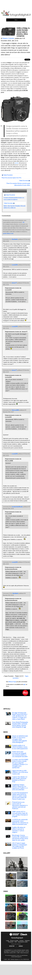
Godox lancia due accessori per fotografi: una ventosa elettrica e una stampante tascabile (20, 754)
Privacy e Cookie (14, 940)
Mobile (21, 946)
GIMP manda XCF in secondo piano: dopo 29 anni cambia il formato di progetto (20, 814)
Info (23, 222)
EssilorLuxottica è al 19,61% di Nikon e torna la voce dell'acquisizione (20, 747)
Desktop (11, 946)
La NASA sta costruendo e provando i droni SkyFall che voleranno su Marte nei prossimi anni (20, 822)
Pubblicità (27, 940)
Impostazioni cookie (23, 942)
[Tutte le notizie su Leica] (16, 695)
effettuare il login (12, 681)
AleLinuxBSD (15, 410)
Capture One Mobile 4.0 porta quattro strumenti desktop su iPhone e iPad (19, 779)
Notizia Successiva (23, 180)
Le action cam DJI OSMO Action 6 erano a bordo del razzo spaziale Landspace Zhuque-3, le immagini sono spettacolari (20, 763)
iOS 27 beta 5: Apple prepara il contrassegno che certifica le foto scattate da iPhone (19, 845)
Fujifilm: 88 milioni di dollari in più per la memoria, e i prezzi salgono (18, 830)
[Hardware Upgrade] (14, 935)
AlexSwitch (15, 239)
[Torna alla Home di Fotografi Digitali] (16, 15)
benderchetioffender (17, 506)
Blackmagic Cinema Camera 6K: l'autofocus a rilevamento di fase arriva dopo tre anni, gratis (20, 838)
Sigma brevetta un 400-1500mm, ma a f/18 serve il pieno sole (20, 772)
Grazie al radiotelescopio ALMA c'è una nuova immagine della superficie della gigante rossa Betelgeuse (20, 739)
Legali (7, 940)
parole (16, 163)
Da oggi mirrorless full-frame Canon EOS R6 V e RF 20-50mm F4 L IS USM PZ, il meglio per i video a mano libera (19, 716)
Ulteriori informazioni (24, 952)
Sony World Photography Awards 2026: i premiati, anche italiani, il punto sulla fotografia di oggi (20, 724)
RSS (16, 942)
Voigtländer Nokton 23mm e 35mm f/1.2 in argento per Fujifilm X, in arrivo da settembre (20, 787)
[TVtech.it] (23, 935)
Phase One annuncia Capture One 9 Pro (11, 177)
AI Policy (21, 940)
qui (24, 684)
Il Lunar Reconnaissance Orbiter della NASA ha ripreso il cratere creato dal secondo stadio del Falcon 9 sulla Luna (20, 796)
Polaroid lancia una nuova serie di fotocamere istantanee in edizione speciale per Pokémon (20, 805)
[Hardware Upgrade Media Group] (17, 939)
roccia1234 (15, 264)
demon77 (14, 283)
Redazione (10, 942)
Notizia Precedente (8, 175)
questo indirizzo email (8, 233)
